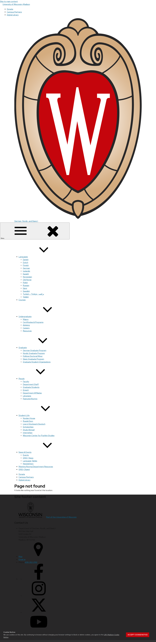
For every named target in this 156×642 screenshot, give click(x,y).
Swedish (26, 291)
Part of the (61, 517)
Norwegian (27, 277)
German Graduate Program (34, 350)
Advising (26, 325)
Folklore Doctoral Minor (33, 356)
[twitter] (39, 612)
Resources (27, 331)
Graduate (23, 347)
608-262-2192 (31, 562)
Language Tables (30, 461)
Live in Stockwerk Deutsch (34, 424)
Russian (26, 285)
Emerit (26, 390)
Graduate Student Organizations (37, 362)
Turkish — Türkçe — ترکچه (33, 294)
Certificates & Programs (33, 322)
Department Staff (31, 384)
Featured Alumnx (30, 398)
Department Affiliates (32, 393)
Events (26, 455)
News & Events (25, 452)
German (26, 268)
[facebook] (39, 579)
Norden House (29, 418)
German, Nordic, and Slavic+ (26, 221)
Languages (23, 256)
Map (20, 556)
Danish (25, 259)
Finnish (26, 265)
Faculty (26, 381)
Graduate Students (31, 387)
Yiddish (26, 297)
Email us (22, 559)
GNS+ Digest (24, 469)
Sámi (25, 288)
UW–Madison (16, 4)
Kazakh (26, 274)
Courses (22, 300)
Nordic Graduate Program (34, 353)
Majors (25, 319)
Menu (3, 238)
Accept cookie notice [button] (138, 635)
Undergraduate (25, 316)
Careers (26, 328)
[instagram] (39, 595)
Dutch (25, 262)
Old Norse (27, 279)
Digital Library (13, 15)
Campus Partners (14, 12)
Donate (10, 9)
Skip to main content (9, 1)
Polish (25, 282)
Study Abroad (28, 430)
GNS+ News (28, 458)
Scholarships (28, 427)
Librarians (27, 396)
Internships (27, 432)
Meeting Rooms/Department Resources (36, 466)
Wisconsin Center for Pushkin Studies (38, 435)
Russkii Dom (28, 421)
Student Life (24, 415)
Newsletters (28, 463)
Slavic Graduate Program (33, 359)
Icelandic (26, 271)
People (22, 378)
